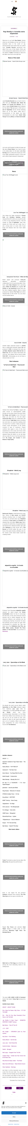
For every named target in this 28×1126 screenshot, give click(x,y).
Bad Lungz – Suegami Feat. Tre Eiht (11, 1052)
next (20, 1088)
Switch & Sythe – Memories (10, 1046)
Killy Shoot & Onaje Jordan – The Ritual (12, 1060)
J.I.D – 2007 (6, 1028)
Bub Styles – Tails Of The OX (10, 1025)
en (16, 1)
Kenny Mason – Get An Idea (9, 1039)
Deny (14, 1117)
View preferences (14, 1120)
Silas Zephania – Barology (9, 1067)
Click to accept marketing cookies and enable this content (14, 132)
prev (8, 1088)
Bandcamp (5, 631)
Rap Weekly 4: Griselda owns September (14, 32)
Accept (14, 1113)
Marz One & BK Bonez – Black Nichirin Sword (14, 1064)
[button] (26, 1103)
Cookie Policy (10, 1124)
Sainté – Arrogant (7, 1049)
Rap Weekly (14, 28)
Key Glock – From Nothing (9, 1036)
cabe (17, 36)
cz (12, 1)
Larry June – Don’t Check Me (10, 1043)
